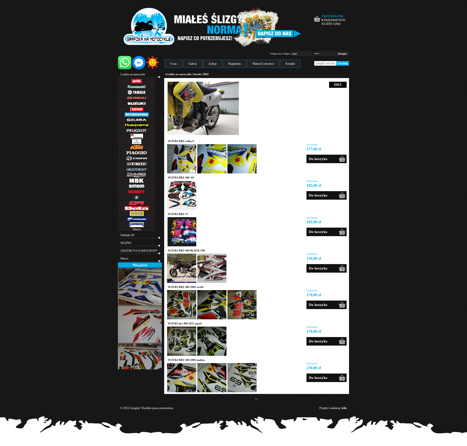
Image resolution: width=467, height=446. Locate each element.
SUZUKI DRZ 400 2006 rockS (186, 286)
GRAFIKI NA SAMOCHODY (139, 250)
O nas (173, 63)
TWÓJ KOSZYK (332, 16)
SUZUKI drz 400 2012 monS (185, 323)
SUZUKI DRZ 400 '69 (181, 177)
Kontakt (290, 63)
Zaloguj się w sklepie (280, 54)
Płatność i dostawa (263, 63)
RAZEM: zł (331, 24)
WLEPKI (125, 243)
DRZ (206, 74)
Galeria (193, 63)
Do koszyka (318, 159)
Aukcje (212, 63)
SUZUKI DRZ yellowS (181, 141)
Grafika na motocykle (132, 74)
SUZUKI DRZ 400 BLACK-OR (186, 250)
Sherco (137, 229)
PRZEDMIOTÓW (333, 20)
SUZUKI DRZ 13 (178, 214)
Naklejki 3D (127, 235)
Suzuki (197, 74)
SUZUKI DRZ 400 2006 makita (186, 359)
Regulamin (234, 63)
